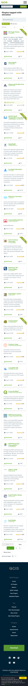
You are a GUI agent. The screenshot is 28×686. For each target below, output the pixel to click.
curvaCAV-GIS (13, 368)
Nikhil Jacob (12, 85)
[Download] (14, 645)
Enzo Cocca (12, 294)
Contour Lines (13, 344)
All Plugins (14, 584)
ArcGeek (11, 170)
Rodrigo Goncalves (14, 369)
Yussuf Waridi (13, 242)
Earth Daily (12, 521)
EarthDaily (12, 520)
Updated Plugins (14, 596)
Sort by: (4, 27)
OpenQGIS (12, 33)
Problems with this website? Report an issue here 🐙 (14, 671)
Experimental (14, 629)
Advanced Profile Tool (16, 84)
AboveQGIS (12, 62)
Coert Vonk (12, 270)
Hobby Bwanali (13, 322)
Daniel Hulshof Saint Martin (16, 345)
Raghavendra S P (13, 145)
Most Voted (14, 613)
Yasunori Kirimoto (14, 221)
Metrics (14, 587)
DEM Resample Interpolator (13, 444)
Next (20, 544)
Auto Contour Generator (13, 240)
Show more (7, 552)
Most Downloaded (14, 610)
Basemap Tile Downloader (13, 268)
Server (14, 632)
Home (14, 581)
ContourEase (13, 321)
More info (8, 684)
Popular (14, 607)
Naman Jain (12, 470)
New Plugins (14, 593)
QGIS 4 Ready (14, 590)
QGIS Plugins (14, 577)
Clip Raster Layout (14, 293)
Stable (14, 626)
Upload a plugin (7, 6)
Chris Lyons (12, 63)
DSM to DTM (12, 469)
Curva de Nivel (13, 391)
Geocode (12, 197)
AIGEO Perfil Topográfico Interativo (16, 117)
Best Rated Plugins (14, 616)
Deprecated (14, 635)
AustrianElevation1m (15, 220)
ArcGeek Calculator (15, 169)
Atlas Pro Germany (15, 196)
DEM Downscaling (14, 415)
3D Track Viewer (14, 32)
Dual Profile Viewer (15, 495)
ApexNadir (12, 144)
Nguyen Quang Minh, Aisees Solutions (18, 416)
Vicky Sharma (13, 446)
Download (14, 648)
